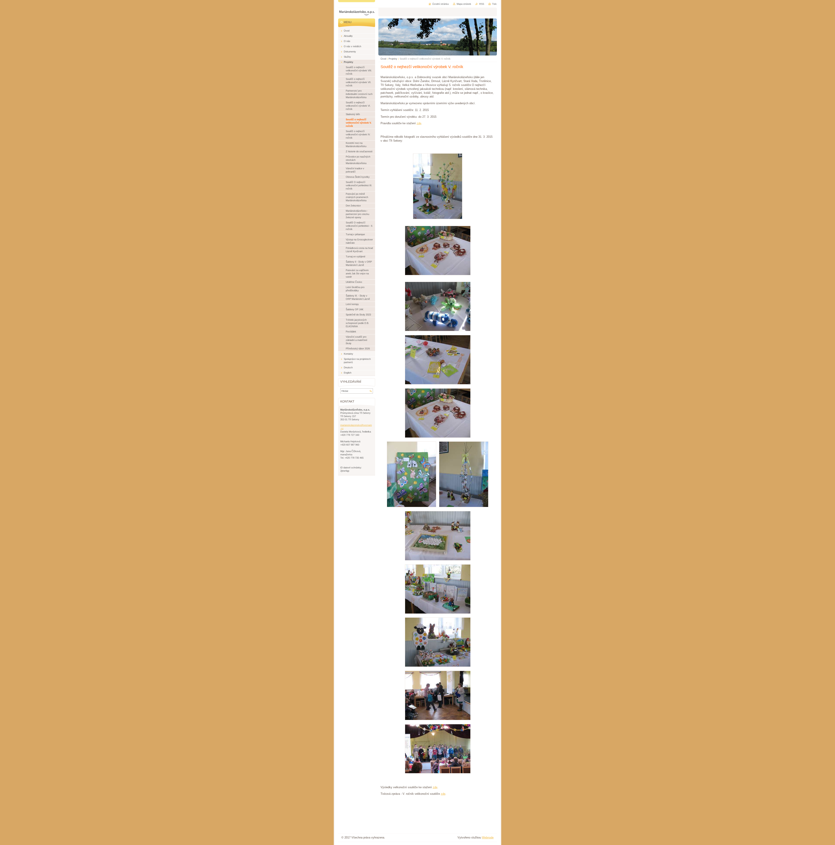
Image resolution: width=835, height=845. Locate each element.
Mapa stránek (464, 4)
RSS (481, 4)
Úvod (383, 58)
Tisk (494, 4)
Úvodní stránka (440, 4)
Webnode (488, 837)
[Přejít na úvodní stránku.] (357, 13)
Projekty (393, 58)
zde (419, 123)
